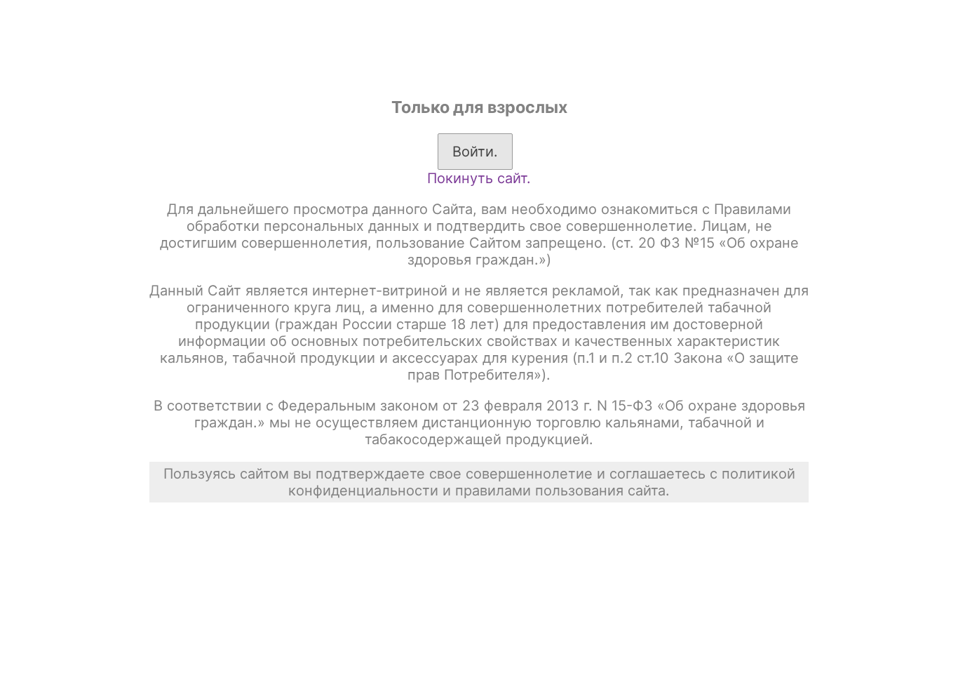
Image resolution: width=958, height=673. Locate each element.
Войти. (475, 151)
